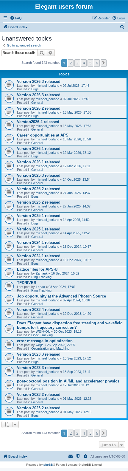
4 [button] (84, 63)
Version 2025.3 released (38, 175)
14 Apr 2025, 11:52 (76, 219)
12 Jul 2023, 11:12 (76, 385)
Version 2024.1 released (38, 242)
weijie (39, 345)
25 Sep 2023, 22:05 (61, 345)
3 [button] (77, 63)
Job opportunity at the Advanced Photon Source (61, 296)
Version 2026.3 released (38, 81)
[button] (104, 62)
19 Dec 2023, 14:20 (77, 313)
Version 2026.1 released (38, 148)
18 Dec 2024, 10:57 (77, 246)
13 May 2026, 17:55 (77, 112)
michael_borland (47, 85)
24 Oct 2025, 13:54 (76, 179)
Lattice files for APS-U (37, 269)
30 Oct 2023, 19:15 (68, 331)
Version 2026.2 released (38, 108)
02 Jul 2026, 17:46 (76, 85)
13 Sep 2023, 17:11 (76, 372)
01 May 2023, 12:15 (77, 398)
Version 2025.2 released (38, 189)
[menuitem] (16, 18)
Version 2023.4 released (38, 309)
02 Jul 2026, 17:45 (76, 99)
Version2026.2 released (38, 122)
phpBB (48, 464)
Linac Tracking (42, 335)
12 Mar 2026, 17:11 (76, 166)
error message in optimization (45, 341)
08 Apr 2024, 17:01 (62, 287)
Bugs (35, 89)
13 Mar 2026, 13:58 (77, 139)
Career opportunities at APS (42, 135)
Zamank (42, 273)
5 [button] (90, 63)
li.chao (40, 287)
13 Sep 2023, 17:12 (77, 358)
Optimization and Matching (50, 348)
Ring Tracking (41, 277)
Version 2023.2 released (38, 394)
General (37, 102)
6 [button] (97, 63)
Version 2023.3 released (38, 354)
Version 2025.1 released (38, 215)
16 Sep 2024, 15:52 (65, 273)
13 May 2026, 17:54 (77, 126)
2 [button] (71, 63)
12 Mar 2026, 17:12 (77, 152)
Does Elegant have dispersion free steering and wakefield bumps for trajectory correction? (70, 325)
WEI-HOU (43, 331)
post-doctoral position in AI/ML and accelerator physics (68, 381)
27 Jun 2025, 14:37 (76, 193)
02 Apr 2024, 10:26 (76, 300)
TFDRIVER (26, 283)
